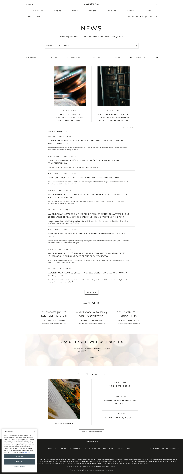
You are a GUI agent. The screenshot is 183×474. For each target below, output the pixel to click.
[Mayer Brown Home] (91, 4)
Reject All (19, 461)
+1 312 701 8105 (133, 320)
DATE (66, 131)
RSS (128, 448)
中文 (155, 16)
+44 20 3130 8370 (95, 320)
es (137, 16)
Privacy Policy (79, 448)
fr (151, 16)
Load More (91, 292)
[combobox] (91, 46)
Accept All (19, 456)
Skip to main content (9, 1)
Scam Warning (94, 448)
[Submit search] (136, 46)
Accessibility (109, 448)
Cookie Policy (27, 452)
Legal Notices (65, 448)
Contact (121, 448)
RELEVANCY (60, 131)
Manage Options (19, 466)
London (84, 320)
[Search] (157, 4)
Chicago (47, 320)
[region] (19, 450)
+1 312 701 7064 (58, 320)
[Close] (35, 432)
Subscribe (91, 358)
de (133, 16)
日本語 (142, 16)
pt (147, 16)
